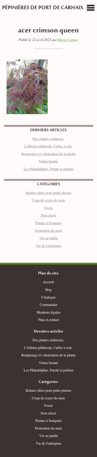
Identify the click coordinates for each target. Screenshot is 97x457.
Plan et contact (48, 319)
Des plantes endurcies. (48, 138)
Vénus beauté (48, 161)
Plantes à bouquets (48, 222)
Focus (48, 207)
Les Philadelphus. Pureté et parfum (48, 168)
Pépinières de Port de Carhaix (42, 8)
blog (48, 289)
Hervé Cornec (68, 39)
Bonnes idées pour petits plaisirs (48, 192)
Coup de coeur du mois (48, 200)
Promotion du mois (48, 230)
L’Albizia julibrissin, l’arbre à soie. (48, 146)
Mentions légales (48, 312)
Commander (48, 304)
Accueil (48, 281)
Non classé (48, 215)
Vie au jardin (48, 237)
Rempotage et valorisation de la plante (48, 153)
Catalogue (48, 297)
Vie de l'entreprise (48, 245)
